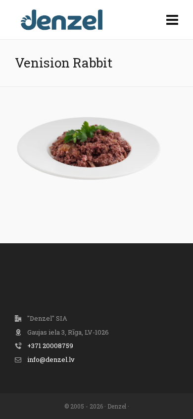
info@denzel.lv (51, 359)
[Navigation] (172, 20)
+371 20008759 (50, 345)
